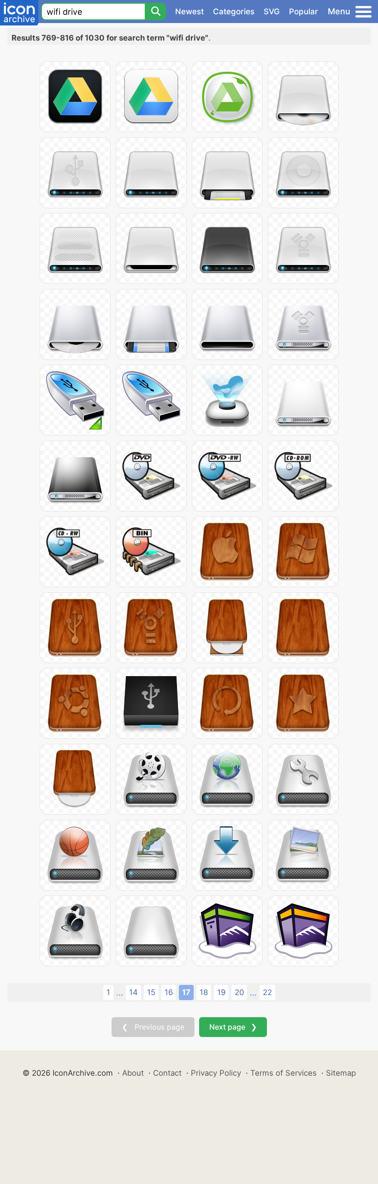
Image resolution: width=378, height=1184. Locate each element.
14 (133, 992)
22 (267, 992)
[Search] (155, 11)
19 (221, 992)
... (119, 992)
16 (169, 992)
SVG (272, 11)
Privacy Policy (216, 1073)
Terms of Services (283, 1073)
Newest (189, 11)
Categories (233, 11)
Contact (167, 1073)
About (133, 1073)
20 (239, 992)
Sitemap (341, 1073)
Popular (303, 11)
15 (151, 992)
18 (204, 992)
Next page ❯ (233, 1026)
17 (186, 992)
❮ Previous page (153, 1026)
